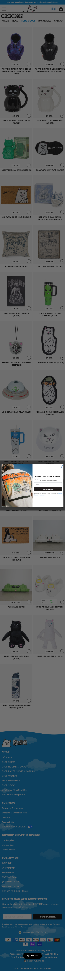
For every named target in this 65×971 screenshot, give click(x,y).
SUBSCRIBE (48, 489)
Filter (34, 955)
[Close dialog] (61, 466)
